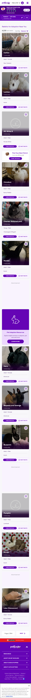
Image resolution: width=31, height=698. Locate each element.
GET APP (27, 10)
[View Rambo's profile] (15, 253)
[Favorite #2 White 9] (26, 114)
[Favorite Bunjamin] (26, 428)
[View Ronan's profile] (15, 545)
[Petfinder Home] (6, 3)
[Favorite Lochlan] (26, 75)
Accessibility (21, 677)
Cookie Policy (7, 679)
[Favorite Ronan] (26, 535)
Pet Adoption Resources (15, 332)
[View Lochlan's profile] (15, 84)
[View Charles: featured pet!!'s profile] (15, 214)
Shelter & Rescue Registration (12, 673)
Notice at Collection (19, 675)
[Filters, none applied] (27, 17)
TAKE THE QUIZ (15, 158)
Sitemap (23, 673)
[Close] (29, 686)
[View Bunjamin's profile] (15, 437)
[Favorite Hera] (26, 349)
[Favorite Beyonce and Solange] (26, 388)
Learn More (15, 341)
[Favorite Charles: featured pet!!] (26, 204)
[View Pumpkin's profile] (15, 505)
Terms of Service (9, 675)
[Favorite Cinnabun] (26, 165)
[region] (15, 690)
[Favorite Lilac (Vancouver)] (26, 591)
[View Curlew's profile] (15, 45)
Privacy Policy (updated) (11, 677)
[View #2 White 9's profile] (15, 123)
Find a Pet (15, 3)
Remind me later (11, 12)
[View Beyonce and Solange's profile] (15, 398)
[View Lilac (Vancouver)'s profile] (15, 600)
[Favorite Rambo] (26, 244)
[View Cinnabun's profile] (15, 174)
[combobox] (24, 31)
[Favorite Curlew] (26, 36)
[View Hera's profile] (15, 358)
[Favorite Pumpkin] (26, 496)
